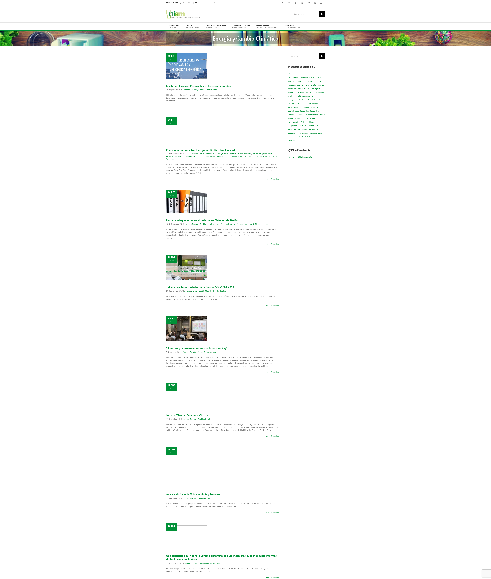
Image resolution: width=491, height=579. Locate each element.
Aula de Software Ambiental (190, 129)
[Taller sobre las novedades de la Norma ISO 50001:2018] (186, 267)
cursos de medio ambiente (299, 85)
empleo (314, 85)
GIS (299, 100)
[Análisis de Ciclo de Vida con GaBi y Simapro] (186, 467)
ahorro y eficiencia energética (308, 74)
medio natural (302, 118)
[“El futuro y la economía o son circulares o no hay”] (186, 328)
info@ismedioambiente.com (208, 3)
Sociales (292, 137)
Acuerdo (292, 74)
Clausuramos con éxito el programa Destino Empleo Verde (201, 150)
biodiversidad (294, 77)
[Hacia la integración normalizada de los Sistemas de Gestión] (186, 201)
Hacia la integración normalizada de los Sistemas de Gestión (186, 193)
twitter (319, 137)
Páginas (198, 208)
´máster (292, 140)
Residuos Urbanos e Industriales (229, 156)
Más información (272, 107)
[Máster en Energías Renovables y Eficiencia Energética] (186, 66)
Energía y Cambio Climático (190, 71)
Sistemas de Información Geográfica (257, 156)
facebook (301, 92)
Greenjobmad (307, 100)
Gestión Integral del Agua (191, 134)
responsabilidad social (297, 126)
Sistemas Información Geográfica (310, 133)
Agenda (175, 71)
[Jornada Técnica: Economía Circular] (186, 395)
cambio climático (307, 77)
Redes (303, 122)
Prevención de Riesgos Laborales (186, 137)
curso (319, 81)
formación (310, 92)
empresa (297, 88)
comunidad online (300, 81)
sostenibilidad (302, 137)
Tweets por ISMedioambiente (300, 157)
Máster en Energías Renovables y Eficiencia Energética (186, 59)
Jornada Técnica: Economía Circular (186, 390)
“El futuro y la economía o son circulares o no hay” (186, 321)
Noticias (187, 74)
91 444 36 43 (187, 3)
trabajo (312, 137)
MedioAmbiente (312, 114)
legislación (304, 111)
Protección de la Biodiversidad (183, 139)
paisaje (312, 118)
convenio (312, 81)
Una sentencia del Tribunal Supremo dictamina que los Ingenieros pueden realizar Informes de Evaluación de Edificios (186, 523)
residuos (310, 122)
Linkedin (301, 114)
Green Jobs (318, 100)
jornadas (306, 107)
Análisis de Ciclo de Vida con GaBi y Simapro (186, 461)
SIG (299, 129)
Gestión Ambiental (244, 154)
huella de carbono (296, 103)
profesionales (294, 122)
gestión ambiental (303, 96)
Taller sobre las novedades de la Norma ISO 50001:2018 (186, 260)
